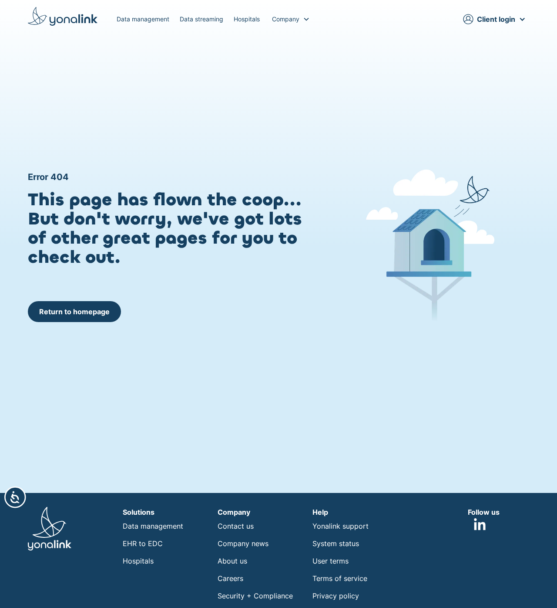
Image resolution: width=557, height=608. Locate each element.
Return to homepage (74, 311)
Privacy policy (335, 595)
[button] (291, 19)
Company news (243, 543)
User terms (330, 561)
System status (335, 543)
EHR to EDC (143, 543)
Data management (143, 19)
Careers (230, 578)
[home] (62, 16)
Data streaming (201, 19)
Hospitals (247, 19)
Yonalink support (340, 526)
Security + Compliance (255, 595)
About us (232, 561)
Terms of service (339, 578)
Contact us (236, 526)
